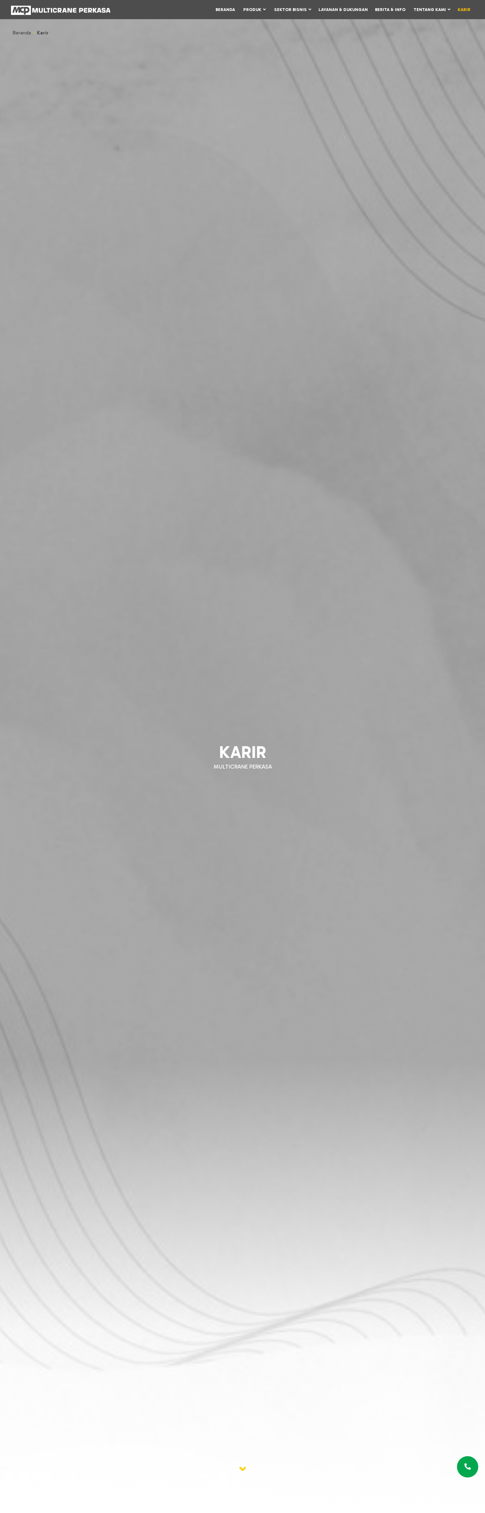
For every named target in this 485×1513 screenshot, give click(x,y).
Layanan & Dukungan (343, 9)
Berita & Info (390, 9)
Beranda (225, 9)
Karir (464, 9)
